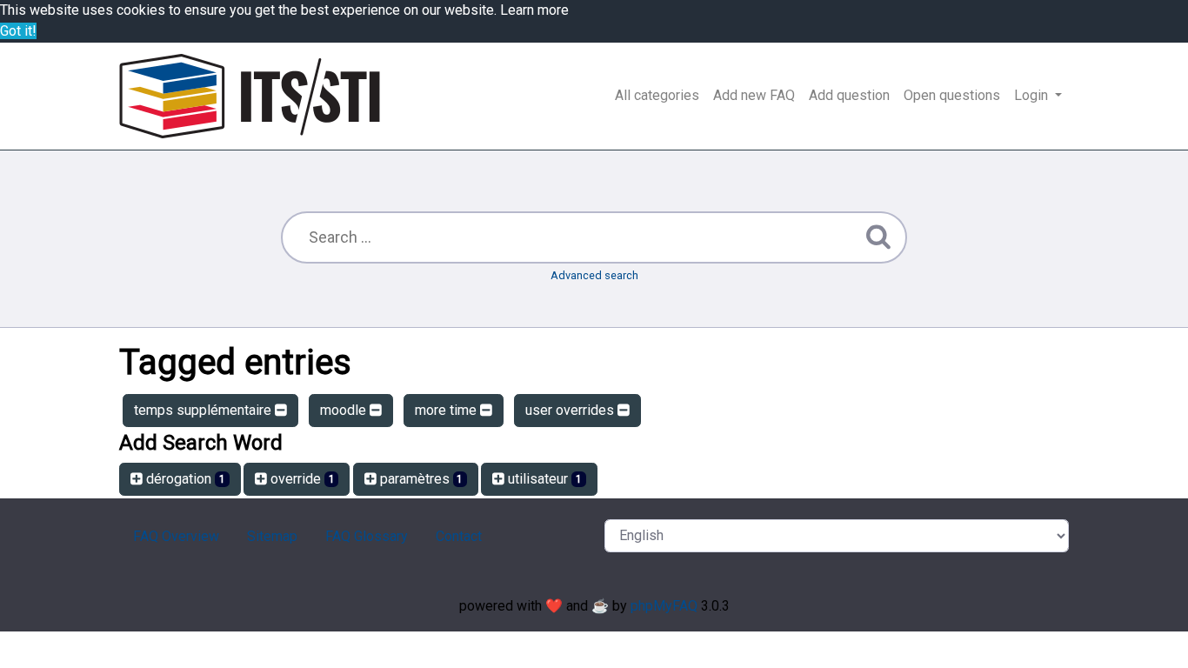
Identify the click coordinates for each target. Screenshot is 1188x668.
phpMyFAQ (664, 606)
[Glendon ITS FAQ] (249, 96)
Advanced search (594, 275)
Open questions (952, 95)
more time (447, 410)
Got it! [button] (18, 31)
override (301, 479)
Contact (459, 536)
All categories (657, 95)
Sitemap (272, 536)
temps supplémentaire (204, 410)
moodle (345, 410)
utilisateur (543, 479)
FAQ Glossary (366, 536)
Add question (849, 95)
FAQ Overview (176, 536)
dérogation (184, 479)
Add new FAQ (754, 95)
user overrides (571, 410)
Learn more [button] (534, 10)
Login (1032, 95)
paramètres (420, 479)
